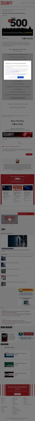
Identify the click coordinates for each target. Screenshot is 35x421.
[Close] (30, 62)
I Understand (20, 77)
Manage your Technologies (12, 77)
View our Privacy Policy (21, 74)
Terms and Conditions (15, 71)
